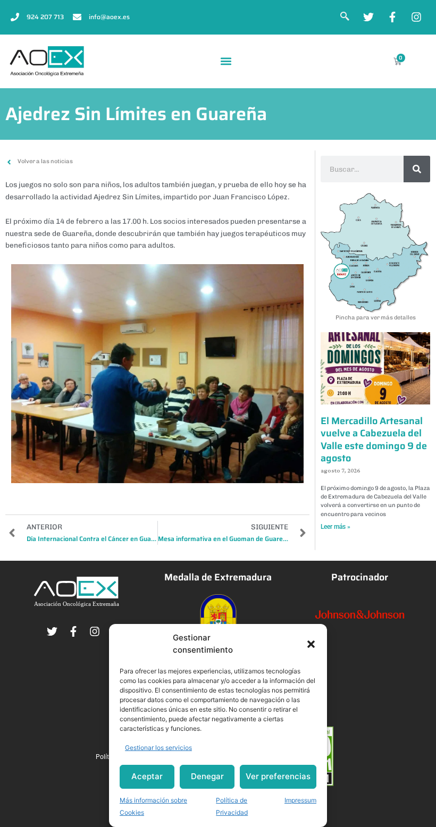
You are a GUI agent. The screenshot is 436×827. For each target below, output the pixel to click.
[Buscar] (417, 169)
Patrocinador (359, 577)
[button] (311, 644)
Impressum (300, 800)
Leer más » (335, 526)
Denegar (207, 776)
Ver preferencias (278, 776)
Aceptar (147, 776)
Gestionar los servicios (158, 748)
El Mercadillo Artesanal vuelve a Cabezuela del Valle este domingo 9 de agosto (374, 439)
